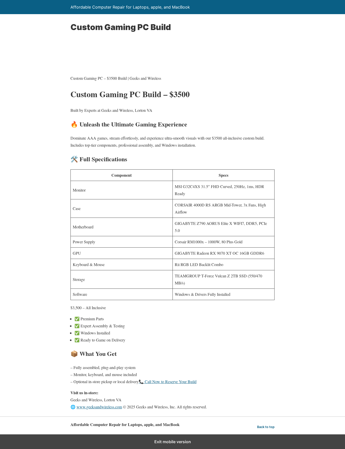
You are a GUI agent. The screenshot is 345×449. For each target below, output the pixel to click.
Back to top (266, 427)
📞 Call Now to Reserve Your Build (167, 381)
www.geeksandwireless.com (99, 406)
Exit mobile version (172, 441)
